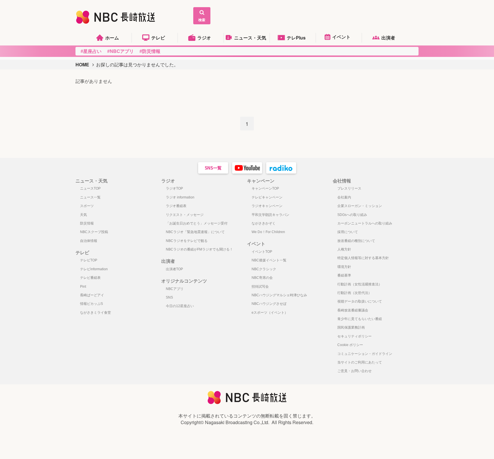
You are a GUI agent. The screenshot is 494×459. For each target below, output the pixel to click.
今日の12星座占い (180, 306)
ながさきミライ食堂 (95, 313)
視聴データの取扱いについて (359, 301)
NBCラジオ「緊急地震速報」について (195, 232)
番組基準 (344, 275)
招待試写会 (260, 287)
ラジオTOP (174, 188)
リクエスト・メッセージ (185, 215)
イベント (341, 36)
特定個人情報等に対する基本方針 (363, 258)
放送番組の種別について (356, 241)
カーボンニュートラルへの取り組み (364, 223)
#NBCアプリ (120, 51)
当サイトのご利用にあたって (359, 362)
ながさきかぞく (264, 223)
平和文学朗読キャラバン (270, 215)
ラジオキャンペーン (267, 206)
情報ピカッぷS (91, 304)
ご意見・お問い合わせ (354, 371)
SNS (169, 297)
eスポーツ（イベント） (270, 313)
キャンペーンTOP (265, 188)
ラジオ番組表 (176, 206)
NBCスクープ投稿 (94, 232)
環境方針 (344, 267)
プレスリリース (349, 188)
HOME (82, 64)
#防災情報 (150, 51)
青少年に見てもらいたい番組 (359, 319)
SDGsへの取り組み (352, 215)
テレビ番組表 (90, 278)
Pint (83, 287)
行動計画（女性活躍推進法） (359, 284)
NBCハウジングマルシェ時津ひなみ (279, 295)
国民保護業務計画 (351, 327)
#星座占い (91, 51)
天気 (83, 215)
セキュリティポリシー (354, 336)
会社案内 (344, 197)
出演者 (388, 37)
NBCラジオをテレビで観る (187, 241)
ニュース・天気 (250, 37)
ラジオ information (180, 197)
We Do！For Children (268, 232)
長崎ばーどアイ (92, 295)
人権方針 (344, 249)
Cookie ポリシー (350, 345)
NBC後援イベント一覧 (269, 260)
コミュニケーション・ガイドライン (364, 354)
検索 (201, 19)
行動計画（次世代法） (354, 293)
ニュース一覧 (90, 197)
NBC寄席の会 (262, 278)
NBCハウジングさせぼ (269, 304)
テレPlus (296, 37)
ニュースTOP (90, 188)
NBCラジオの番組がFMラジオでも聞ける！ (199, 249)
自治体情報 (88, 241)
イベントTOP (262, 252)
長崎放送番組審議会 (352, 310)
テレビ (158, 37)
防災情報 (87, 223)
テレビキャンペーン (267, 197)
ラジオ (204, 37)
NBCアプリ (175, 289)
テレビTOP (88, 260)
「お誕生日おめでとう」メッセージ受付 (197, 223)
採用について (347, 232)
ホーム (112, 37)
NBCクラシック (264, 269)
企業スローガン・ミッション (359, 206)
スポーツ (87, 206)
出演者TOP (174, 269)
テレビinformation (94, 269)
